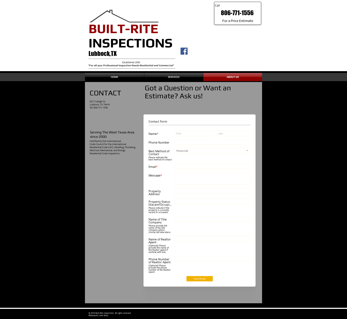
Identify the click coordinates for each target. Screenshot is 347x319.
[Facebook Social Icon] (184, 51)
